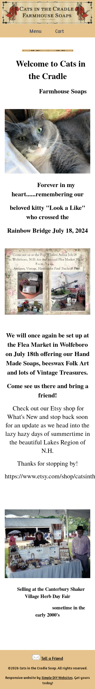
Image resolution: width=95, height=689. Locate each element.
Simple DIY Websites (57, 677)
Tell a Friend (52, 658)
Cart (59, 31)
